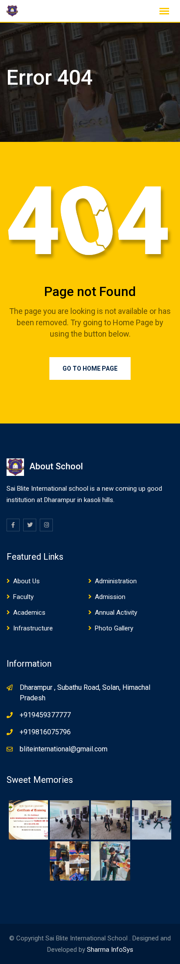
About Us (26, 581)
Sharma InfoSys (110, 950)
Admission (110, 597)
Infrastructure (33, 628)
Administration (116, 581)
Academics (29, 612)
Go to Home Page (90, 368)
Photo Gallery (114, 628)
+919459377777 (45, 715)
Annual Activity (116, 612)
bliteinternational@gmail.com (63, 749)
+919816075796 (45, 732)
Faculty (23, 597)
